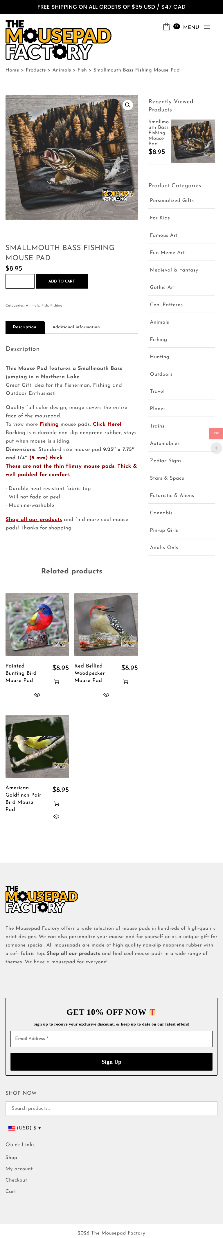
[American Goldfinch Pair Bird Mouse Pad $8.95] (37, 746)
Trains (157, 426)
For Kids (160, 218)
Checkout (16, 1180)
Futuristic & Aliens (172, 496)
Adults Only (164, 548)
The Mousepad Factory (118, 1233)
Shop (11, 1158)
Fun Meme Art (167, 253)
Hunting (159, 357)
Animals (32, 305)
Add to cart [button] (56, 681)
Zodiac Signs (165, 461)
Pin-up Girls (164, 530)
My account (19, 1169)
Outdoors (161, 374)
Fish (45, 305)
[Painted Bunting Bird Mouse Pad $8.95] (37, 624)
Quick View (37, 694)
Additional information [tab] (76, 327)
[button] (128, 105)
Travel (157, 391)
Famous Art (164, 235)
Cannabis (161, 513)
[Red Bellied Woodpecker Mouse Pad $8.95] (106, 624)
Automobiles (165, 443)
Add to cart (61, 281)
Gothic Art (162, 287)
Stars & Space (167, 478)
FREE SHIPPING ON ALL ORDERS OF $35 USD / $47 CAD (111, 7)
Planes (158, 409)
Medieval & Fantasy (174, 270)
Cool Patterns (166, 305)
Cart (11, 1191)
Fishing (56, 305)
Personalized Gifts (172, 201)
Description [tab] (24, 327)
